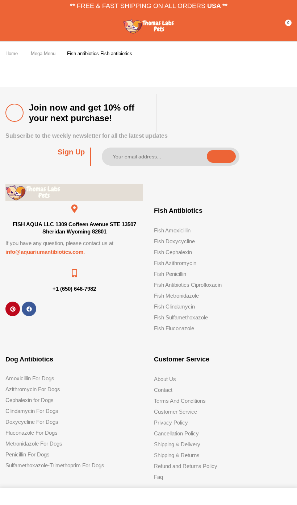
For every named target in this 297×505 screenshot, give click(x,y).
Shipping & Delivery (177, 444)
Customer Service (175, 412)
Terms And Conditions (180, 401)
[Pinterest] (12, 309)
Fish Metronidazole (176, 296)
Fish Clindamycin (174, 306)
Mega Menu (43, 53)
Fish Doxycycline (174, 241)
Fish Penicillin (170, 274)
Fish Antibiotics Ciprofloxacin (188, 285)
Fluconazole (19, 433)
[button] (285, 25)
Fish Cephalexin (173, 252)
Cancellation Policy (176, 433)
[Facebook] (29, 309)
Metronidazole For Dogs (33, 443)
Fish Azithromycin (175, 263)
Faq (158, 477)
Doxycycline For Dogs (31, 422)
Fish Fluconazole (174, 328)
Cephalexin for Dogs (29, 400)
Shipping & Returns (177, 455)
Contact (163, 390)
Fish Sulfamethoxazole (181, 317)
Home (11, 53)
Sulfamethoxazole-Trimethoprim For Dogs (54, 465)
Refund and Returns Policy (185, 466)
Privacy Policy (171, 422)
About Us (165, 379)
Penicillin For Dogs (27, 454)
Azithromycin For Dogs (32, 389)
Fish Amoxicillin (172, 230)
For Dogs (46, 433)
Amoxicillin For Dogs (29, 378)
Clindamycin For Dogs (31, 411)
